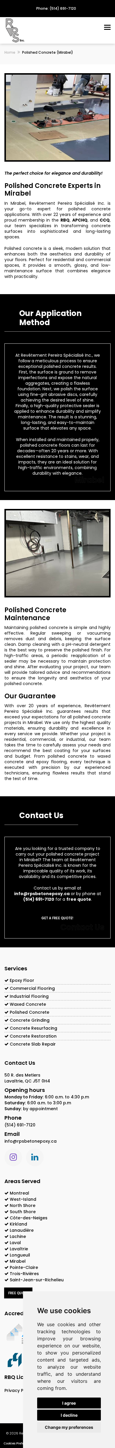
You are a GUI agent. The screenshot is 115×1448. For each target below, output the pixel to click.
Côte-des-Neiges (28, 1218)
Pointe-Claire (24, 1267)
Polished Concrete (29, 1012)
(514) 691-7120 (38, 899)
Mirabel (18, 1261)
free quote (78, 899)
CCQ (105, 220)
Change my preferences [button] (69, 1427)
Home (9, 52)
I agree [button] (69, 1403)
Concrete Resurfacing (33, 1028)
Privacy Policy (18, 1390)
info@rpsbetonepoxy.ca (42, 894)
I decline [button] (69, 1415)
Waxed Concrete (27, 1004)
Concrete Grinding (29, 1020)
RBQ (65, 220)
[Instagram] (13, 1157)
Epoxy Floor (21, 980)
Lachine (18, 1236)
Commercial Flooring (32, 988)
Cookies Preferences (19, 1443)
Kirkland (18, 1224)
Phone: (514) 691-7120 (56, 8)
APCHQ (80, 220)
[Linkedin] (35, 1157)
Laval (15, 1243)
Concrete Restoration (33, 1036)
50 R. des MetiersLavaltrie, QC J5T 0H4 (27, 1078)
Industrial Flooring (29, 996)
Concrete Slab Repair (32, 1044)
